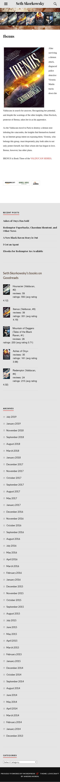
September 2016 (15, 532)
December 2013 (14, 735)
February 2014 (14, 722)
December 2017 (14, 464)
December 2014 (14, 667)
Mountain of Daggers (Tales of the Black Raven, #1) (23, 331)
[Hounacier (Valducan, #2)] (8, 290)
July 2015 (11, 620)
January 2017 (13, 504)
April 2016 (11, 559)
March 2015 (12, 647)
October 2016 (13, 525)
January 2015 (13, 661)
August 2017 (13, 491)
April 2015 (11, 640)
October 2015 (13, 600)
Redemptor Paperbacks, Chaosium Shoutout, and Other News (30, 229)
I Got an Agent (11, 244)
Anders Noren (31, 776)
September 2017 (15, 484)
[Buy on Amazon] (10, 184)
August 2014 (13, 688)
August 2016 (13, 538)
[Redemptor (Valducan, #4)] (8, 374)
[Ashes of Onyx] (8, 354)
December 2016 (14, 511)
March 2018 (12, 450)
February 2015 (14, 654)
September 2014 (15, 681)
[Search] (52, 4)
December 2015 (14, 586)
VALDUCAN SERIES (41, 158)
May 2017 (11, 498)
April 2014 (11, 708)
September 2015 (15, 606)
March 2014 (12, 715)
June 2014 (11, 695)
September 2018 (15, 437)
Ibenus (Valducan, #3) (24, 309)
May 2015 (11, 634)
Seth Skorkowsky (30, 3)
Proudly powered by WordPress (18, 774)
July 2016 (11, 545)
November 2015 (15, 593)
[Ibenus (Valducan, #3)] (8, 312)
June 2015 (11, 627)
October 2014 (13, 674)
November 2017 (15, 471)
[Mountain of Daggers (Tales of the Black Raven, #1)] (8, 332)
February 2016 (14, 572)
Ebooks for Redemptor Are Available (23, 251)
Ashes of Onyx (20, 351)
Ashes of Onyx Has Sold (16, 220)
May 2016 (11, 552)
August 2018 (13, 443)
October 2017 (13, 477)
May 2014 (11, 701)
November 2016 (15, 518)
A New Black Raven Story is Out (20, 237)
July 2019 (11, 416)
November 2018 (15, 430)
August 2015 (13, 613)
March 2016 (12, 566)
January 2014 (13, 728)
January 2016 (13, 579)
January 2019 (13, 423)
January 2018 (13, 457)
